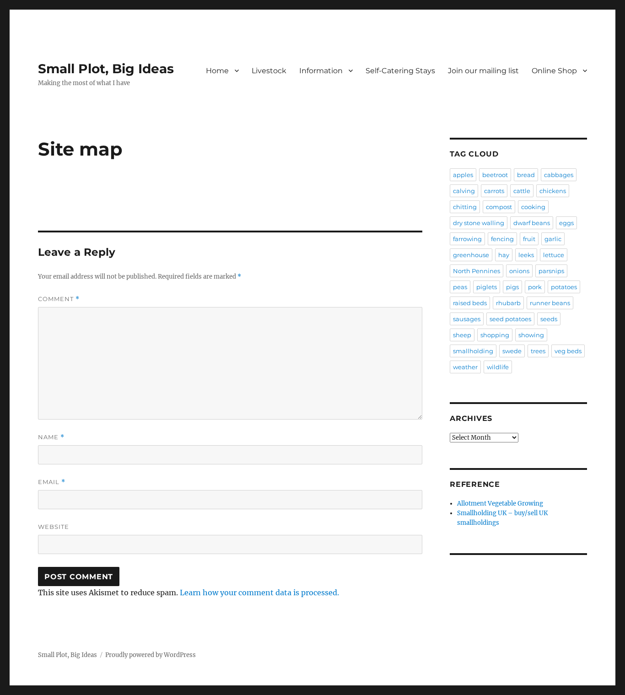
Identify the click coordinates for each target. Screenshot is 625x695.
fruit (529, 238)
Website (53, 526)
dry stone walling (478, 222)
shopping (494, 335)
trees (538, 351)
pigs (512, 287)
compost (499, 206)
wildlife (498, 367)
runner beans (550, 303)
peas (460, 287)
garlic (552, 238)
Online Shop (554, 70)
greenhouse (471, 255)
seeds (548, 319)
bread (526, 174)
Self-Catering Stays (400, 70)
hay (503, 255)
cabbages (558, 174)
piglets (486, 287)
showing (531, 335)
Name (51, 437)
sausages (466, 319)
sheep (462, 335)
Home (217, 70)
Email (51, 482)
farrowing (467, 238)
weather (465, 367)
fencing (502, 238)
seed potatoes (510, 319)
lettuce (553, 255)
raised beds (470, 303)
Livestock (269, 70)
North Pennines (476, 271)
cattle (521, 190)
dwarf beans (531, 222)
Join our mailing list (483, 70)
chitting (465, 206)
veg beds (568, 351)
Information (321, 70)
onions (519, 271)
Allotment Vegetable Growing (500, 503)
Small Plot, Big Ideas (106, 68)
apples (463, 174)
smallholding (473, 351)
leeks (526, 255)
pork (535, 287)
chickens (552, 190)
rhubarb (508, 303)
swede (512, 351)
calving (464, 190)
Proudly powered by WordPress (150, 655)
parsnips (551, 271)
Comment (59, 299)
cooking (533, 206)
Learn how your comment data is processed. (259, 592)
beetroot (495, 174)
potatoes (564, 287)
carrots (494, 190)
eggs (566, 222)
